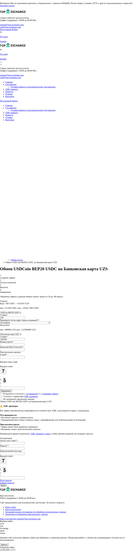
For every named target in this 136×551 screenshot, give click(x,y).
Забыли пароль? (7, 483)
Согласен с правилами (20, 396)
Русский (4, 37)
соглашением (32, 394)
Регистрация (5, 480)
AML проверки (31, 396)
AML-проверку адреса (40, 434)
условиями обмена (49, 394)
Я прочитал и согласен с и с (30, 394)
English (3, 41)
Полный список (7, 6)
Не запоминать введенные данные (18, 399)
